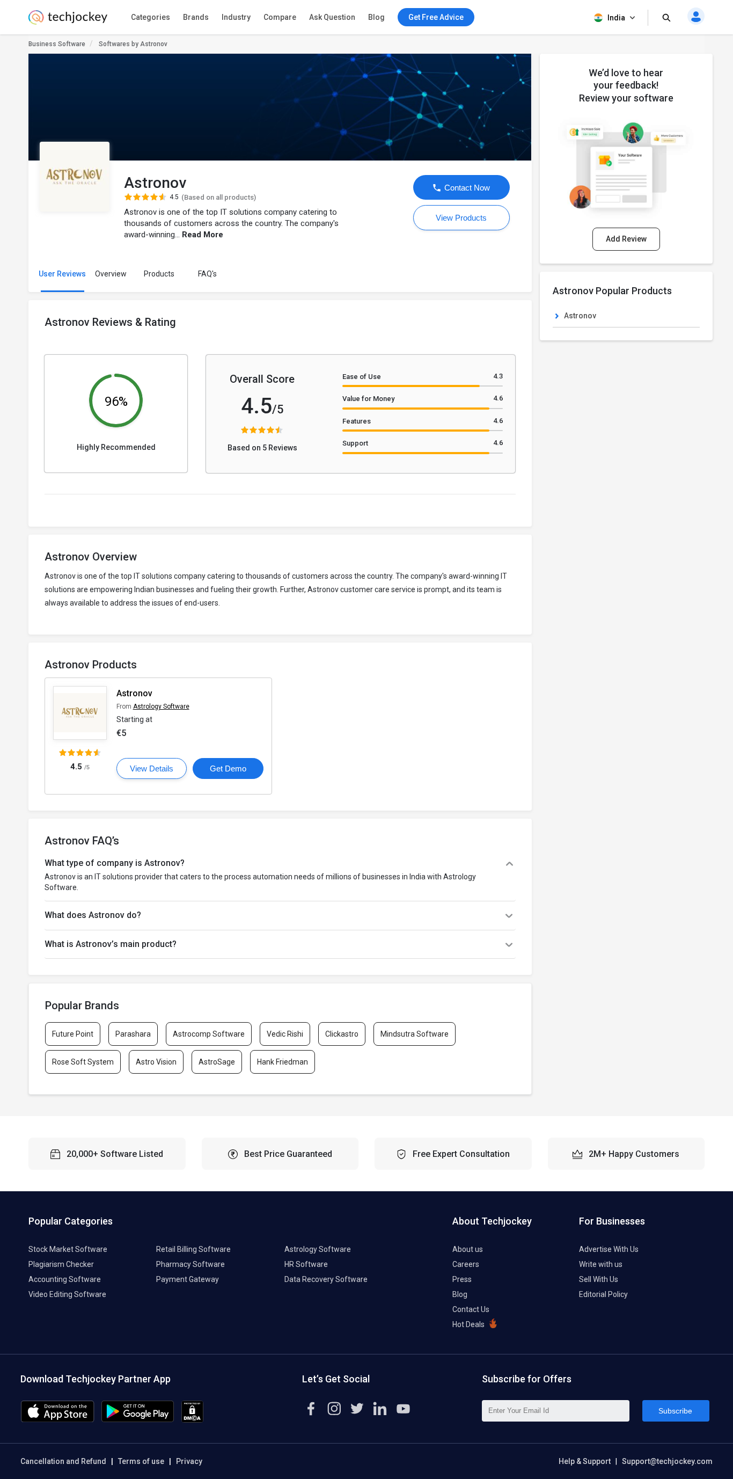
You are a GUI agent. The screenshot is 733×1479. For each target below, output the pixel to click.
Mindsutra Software (414, 1034)
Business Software (56, 44)
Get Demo (228, 768)
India (616, 17)
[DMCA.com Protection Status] (192, 1420)
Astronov (134, 693)
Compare (279, 17)
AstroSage (217, 1062)
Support (355, 443)
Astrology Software (161, 706)
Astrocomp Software (209, 1034)
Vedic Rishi (285, 1034)
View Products (461, 217)
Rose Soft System (83, 1062)
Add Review (626, 239)
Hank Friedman (282, 1062)
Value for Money (368, 399)
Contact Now (466, 187)
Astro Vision (156, 1062)
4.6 (498, 398)
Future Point (72, 1034)
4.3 (498, 376)
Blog (376, 17)
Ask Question (332, 17)
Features (356, 421)
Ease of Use (361, 377)
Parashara (133, 1034)
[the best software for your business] (67, 21)
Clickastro (341, 1034)
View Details (151, 768)
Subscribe (675, 1411)
